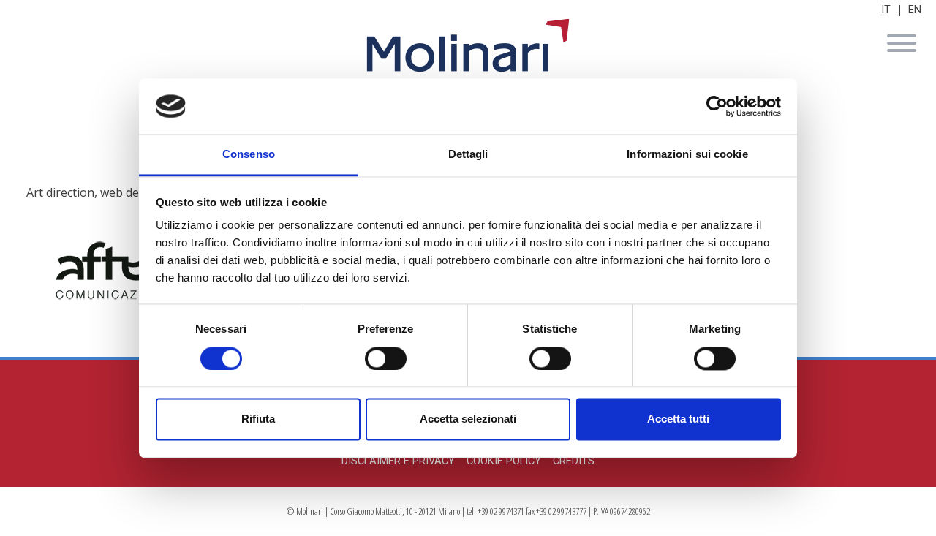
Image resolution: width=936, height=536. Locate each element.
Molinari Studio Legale (468, 45)
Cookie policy (504, 461)
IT (886, 10)
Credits (574, 461)
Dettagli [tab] (468, 154)
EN (914, 10)
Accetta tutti (678, 419)
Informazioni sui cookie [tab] (687, 154)
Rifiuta (258, 419)
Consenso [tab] (248, 154)
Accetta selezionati (468, 419)
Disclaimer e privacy (398, 461)
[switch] (386, 358)
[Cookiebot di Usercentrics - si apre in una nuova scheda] (717, 106)
